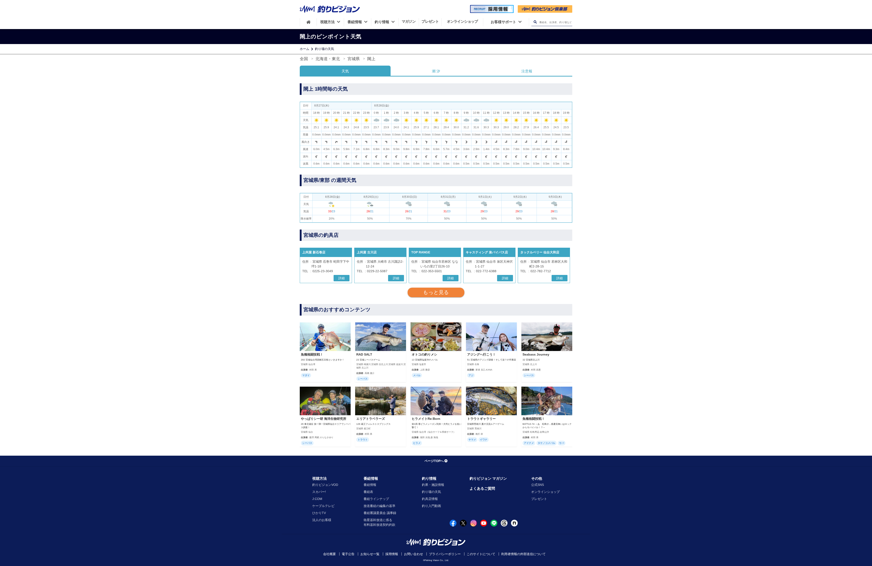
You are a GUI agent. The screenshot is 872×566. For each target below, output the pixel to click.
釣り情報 (429, 478)
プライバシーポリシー (445, 554)
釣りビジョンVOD (325, 485)
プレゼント (539, 499)
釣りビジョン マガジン (488, 478)
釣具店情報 (430, 499)
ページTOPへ (434, 461)
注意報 (526, 71)
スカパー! (319, 492)
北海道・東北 (327, 59)
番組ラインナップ (376, 499)
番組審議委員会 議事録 (380, 513)
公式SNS (537, 485)
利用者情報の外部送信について (523, 554)
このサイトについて (481, 554)
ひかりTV (319, 513)
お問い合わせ (413, 554)
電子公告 (348, 554)
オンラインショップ (545, 492)
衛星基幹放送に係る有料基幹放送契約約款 (379, 522)
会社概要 (329, 554)
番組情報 (371, 478)
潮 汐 (436, 71)
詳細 (341, 278)
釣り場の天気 (324, 49)
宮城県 (353, 59)
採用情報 (391, 554)
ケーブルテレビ (323, 506)
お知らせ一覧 (369, 554)
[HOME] (308, 22)
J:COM (317, 499)
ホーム (304, 49)
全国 (304, 59)
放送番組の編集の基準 (379, 506)
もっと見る (436, 292)
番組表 (368, 492)
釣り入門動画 (431, 506)
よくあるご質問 (482, 488)
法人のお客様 (321, 520)
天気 (345, 71)
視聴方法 (319, 478)
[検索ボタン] (535, 22)
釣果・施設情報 (433, 485)
